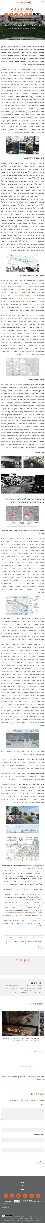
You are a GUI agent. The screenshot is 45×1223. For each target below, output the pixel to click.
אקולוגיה (8, 937)
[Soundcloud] (11, 14)
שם (42, 1124)
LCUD (30, 1216)
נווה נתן (34, 28)
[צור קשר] (24, 1197)
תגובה (42, 1104)
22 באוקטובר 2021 (27, 1066)
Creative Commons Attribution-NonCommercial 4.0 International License (22, 1219)
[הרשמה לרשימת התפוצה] (21, 14)
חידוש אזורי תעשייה (16, 942)
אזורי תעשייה (22, 937)
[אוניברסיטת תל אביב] (36, 15)
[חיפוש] (26, 14)
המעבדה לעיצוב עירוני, (32, 1212)
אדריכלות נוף (37, 937)
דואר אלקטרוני (38, 1134)
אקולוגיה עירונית (35, 942)
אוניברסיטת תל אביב (19, 1214)
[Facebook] (6, 14)
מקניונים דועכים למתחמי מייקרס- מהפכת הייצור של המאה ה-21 (20, 1038)
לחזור (15, 28)
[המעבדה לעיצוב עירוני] (30, 15)
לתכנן (9, 28)
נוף (41, 947)
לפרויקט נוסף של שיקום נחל (32, 866)
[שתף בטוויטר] (20, 969)
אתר (42, 1145)
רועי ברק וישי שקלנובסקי (31, 1040)
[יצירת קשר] (16, 14)
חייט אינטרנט (14, 1222)
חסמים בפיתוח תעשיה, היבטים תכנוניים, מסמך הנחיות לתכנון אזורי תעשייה (24, 912)
